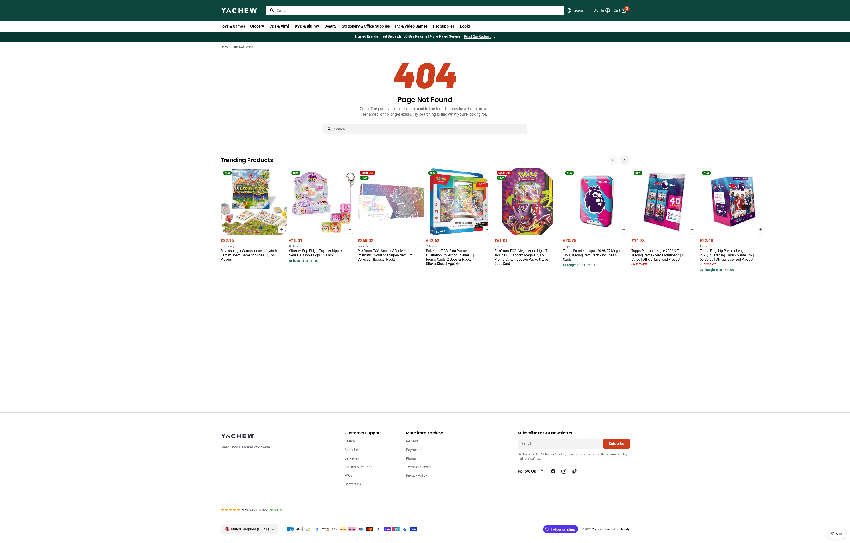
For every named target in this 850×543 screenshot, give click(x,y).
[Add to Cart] (281, 229)
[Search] (270, 10)
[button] (574, 10)
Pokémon (363, 246)
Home (225, 47)
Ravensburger (228, 246)
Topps (566, 246)
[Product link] (254, 215)
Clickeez (293, 246)
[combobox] (419, 10)
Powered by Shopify (616, 529)
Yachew (597, 529)
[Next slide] (625, 160)
